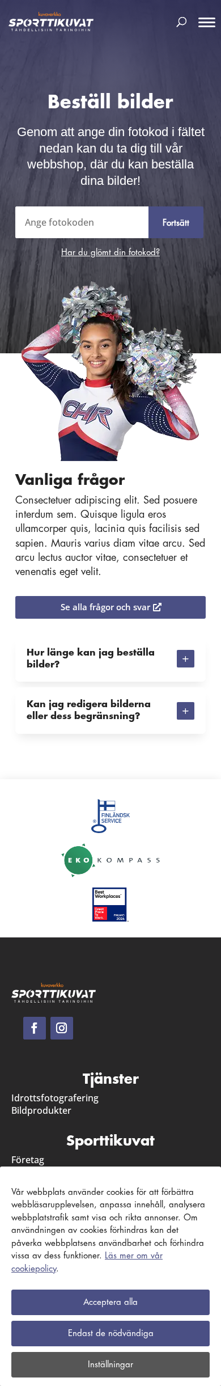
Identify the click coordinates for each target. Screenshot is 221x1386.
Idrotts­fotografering (55, 1098)
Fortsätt (176, 223)
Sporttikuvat (110, 1141)
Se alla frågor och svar (105, 606)
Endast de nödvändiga (111, 1333)
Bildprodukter (41, 1110)
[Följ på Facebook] (34, 1028)
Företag (27, 1159)
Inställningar (110, 1364)
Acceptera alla (110, 1302)
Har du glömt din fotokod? (110, 252)
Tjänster (111, 1079)
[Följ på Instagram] (61, 1028)
